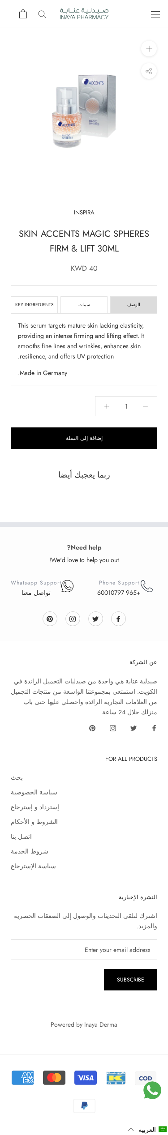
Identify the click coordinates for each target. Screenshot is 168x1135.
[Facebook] (118, 618)
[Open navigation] (155, 13)
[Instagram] (72, 618)
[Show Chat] (152, 1090)
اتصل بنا (21, 836)
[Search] (42, 13)
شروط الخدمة (29, 851)
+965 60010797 (119, 592)
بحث (17, 777)
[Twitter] (95, 618)
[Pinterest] (50, 618)
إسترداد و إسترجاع (35, 806)
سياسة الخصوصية (34, 792)
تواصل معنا (36, 592)
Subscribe (130, 980)
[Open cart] (23, 13)
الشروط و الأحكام (34, 821)
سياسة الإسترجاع (33, 866)
